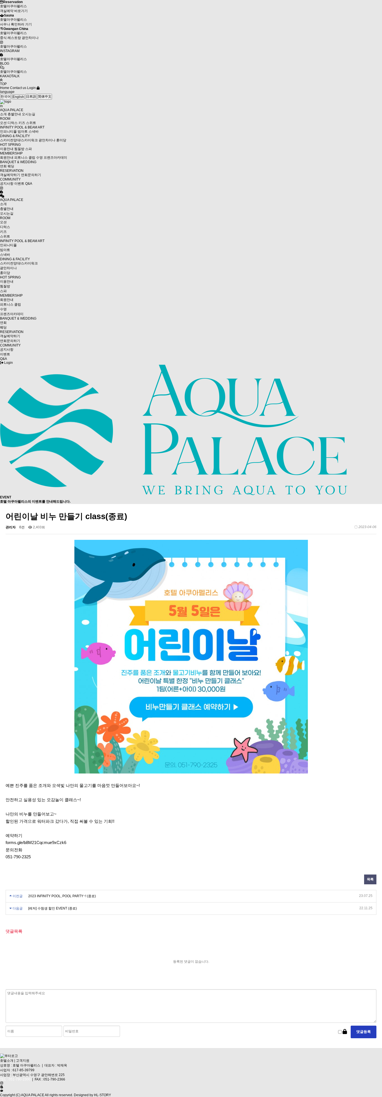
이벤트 (19, 184)
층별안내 (14, 114)
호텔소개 (6, 1061)
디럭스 (13, 123)
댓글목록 (14, 931)
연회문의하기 (31, 175)
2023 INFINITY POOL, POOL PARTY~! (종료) (62, 896)
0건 (22, 527)
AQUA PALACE (11, 110)
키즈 (21, 123)
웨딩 (11, 166)
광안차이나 (47, 140)
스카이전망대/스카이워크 (19, 140)
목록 (370, 879)
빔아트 (23, 131)
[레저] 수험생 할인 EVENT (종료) (52, 908)
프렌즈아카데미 (55, 158)
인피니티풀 (8, 131)
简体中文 (44, 97)
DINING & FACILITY (15, 136)
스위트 (31, 123)
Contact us (18, 88)
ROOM (5, 119)
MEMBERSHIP (11, 153)
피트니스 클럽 (24, 158)
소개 (3, 114)
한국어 (6, 97)
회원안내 (6, 158)
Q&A (28, 184)
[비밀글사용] (345, 1032)
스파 (28, 149)
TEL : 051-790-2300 (15, 1079)
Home (4, 88)
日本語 (31, 97)
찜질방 (19, 149)
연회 (3, 166)
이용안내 (6, 149)
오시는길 (28, 114)
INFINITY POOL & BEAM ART (22, 127)
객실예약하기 (10, 175)
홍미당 (61, 140)
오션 (3, 123)
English (18, 97)
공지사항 (6, 184)
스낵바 (34, 131)
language (7, 92)
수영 (39, 158)
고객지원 (22, 1061)
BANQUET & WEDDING (18, 162)
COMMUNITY (10, 179)
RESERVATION (11, 171)
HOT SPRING (10, 145)
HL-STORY (102, 1095)
